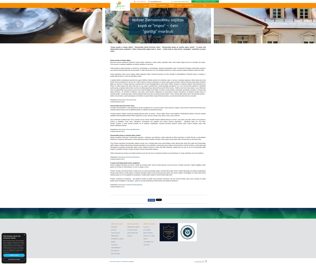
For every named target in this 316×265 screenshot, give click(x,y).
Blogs (180, 5)
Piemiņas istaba (115, 254)
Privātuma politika (15, 252)
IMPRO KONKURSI (148, 233)
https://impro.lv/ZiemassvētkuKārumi (129, 129)
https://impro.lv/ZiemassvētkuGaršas (129, 157)
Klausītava (189, 5)
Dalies (152, 200)
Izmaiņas (162, 5)
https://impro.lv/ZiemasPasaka (127, 100)
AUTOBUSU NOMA (132, 230)
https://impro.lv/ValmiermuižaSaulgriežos (130, 184)
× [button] (24, 234)
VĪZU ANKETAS (115, 251)
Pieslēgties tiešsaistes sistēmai (205, 1)
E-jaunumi (146, 227)
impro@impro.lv (156, 1)
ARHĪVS (145, 239)
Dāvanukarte (171, 5)
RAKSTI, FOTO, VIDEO (149, 236)
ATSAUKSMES (147, 230)
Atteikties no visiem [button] (14, 259)
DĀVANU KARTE (115, 233)
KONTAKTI (114, 230)
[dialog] (14, 248)
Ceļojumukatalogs (152, 5)
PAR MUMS (114, 227)
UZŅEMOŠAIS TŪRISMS (133, 227)
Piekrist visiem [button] (14, 255)
